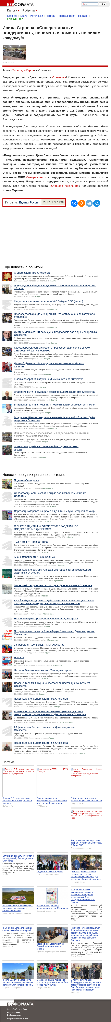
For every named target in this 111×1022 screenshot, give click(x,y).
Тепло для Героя (23, 70)
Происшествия (66, 15)
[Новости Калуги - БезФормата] (17, 3)
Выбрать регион (14, 1015)
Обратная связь (14, 1013)
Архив (23, 15)
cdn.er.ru (11, 62)
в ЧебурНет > (15, 18)
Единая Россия (29, 202)
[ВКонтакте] (74, 203)
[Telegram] (89, 203)
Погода (50, 15)
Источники (36, 15)
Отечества (59, 77)
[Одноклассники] (81, 203)
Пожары (83, 15)
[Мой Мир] (96, 203)
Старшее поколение (64, 185)
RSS (26, 1019)
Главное (12, 15)
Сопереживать (36, 177)
